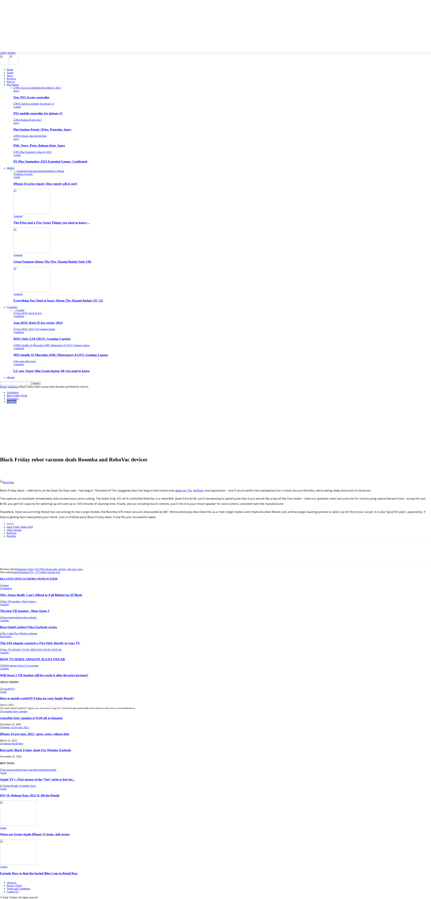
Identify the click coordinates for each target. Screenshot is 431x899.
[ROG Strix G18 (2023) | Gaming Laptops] (34, 329)
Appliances (13, 386)
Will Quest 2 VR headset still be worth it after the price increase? (44, 675)
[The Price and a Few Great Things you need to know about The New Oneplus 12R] (31, 213)
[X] (17, 470)
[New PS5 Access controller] (37, 87)
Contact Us (13, 891)
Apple (10, 72)
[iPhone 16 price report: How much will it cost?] (23, 174)
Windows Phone (55, 171)
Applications (32, 171)
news (16, 90)
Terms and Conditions (18, 888)
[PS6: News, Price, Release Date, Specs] (30, 135)
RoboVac (12, 533)
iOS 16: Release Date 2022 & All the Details (30, 795)
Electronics (13, 398)
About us (11, 882)
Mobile (10, 168)
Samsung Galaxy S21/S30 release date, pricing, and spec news (49, 569)
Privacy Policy (14, 885)
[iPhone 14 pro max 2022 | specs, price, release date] (14, 727)
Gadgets (11, 401)
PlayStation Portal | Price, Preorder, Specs (42, 129)
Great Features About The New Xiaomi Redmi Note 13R (52, 261)
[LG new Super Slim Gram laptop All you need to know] (24, 361)
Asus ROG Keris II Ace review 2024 (38, 323)
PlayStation (13, 84)
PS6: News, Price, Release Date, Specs (39, 145)
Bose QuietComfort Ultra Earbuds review (28, 627)
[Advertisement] (215, 429)
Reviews (11, 78)
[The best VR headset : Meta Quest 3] (18, 601)
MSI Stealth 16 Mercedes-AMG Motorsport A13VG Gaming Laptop (60, 355)
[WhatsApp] (29, 470)
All (15, 171)
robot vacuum (14, 530)
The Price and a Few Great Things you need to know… (51, 222)
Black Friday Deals (17, 395)
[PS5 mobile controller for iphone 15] (33, 103)
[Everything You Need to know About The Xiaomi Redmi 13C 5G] (31, 291)
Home (10, 69)
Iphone (43, 171)
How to (11, 81)
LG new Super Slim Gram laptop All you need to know (51, 371)
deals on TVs (183, 490)
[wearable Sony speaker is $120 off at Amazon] (13, 711)
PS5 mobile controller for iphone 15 (38, 113)
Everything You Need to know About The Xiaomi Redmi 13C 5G (58, 300)
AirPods (198, 490)
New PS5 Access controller (31, 97)
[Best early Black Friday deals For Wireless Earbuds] (12, 743)
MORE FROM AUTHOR (43, 578)
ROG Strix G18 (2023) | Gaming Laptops (42, 339)
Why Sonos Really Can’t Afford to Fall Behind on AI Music (41, 595)
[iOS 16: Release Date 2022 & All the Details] (18, 785)
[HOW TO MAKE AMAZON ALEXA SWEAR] (31, 649)
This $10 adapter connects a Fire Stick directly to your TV (40, 643)
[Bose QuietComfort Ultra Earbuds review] (18, 617)
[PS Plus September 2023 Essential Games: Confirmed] (32, 152)
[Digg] (53, 470)
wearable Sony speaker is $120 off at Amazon (31, 718)
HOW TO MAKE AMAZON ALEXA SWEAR (32, 659)
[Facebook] (5, 470)
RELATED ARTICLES (14, 578)
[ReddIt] (41, 470)
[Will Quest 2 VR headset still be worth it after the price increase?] (19, 665)
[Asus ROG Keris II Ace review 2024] (27, 313)
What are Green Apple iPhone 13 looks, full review (35, 834)
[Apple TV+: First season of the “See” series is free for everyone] (28, 769)
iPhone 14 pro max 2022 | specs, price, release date (34, 734)
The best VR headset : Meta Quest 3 (24, 611)
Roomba (11, 536)
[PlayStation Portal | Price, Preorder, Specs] (27, 119)
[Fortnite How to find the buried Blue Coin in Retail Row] (18, 863)
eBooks (11, 377)
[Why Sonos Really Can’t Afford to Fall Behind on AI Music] (4, 585)
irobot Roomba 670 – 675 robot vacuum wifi (36, 572)
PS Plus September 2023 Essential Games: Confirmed (50, 161)
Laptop (20, 310)
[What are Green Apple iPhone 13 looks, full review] (18, 824)
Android (21, 171)
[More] (66, 469)
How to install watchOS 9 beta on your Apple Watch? (37, 698)
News (10, 75)
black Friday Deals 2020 (20, 526)
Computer (12, 307)
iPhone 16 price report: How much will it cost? (45, 183)
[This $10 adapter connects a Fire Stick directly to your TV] (18, 633)
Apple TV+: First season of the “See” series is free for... (37, 779)
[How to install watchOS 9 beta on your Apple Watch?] (7, 688)
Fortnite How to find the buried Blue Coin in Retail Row (39, 873)
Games (17, 106)
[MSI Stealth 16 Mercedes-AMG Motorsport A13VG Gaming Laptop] (51, 345)
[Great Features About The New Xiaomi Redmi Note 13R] (31, 252)
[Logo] (4, 63)
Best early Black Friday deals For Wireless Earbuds (35, 750)
